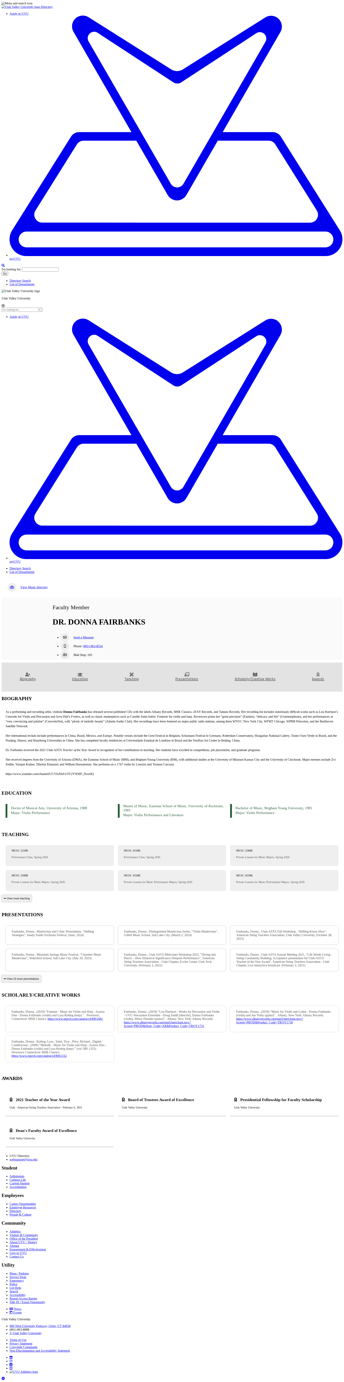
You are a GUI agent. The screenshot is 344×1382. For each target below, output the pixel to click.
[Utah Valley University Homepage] (21, 7)
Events (17, 1312)
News (17, 1309)
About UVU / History (23, 1242)
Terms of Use (18, 1340)
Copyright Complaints (23, 1347)
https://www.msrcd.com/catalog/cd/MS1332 (39, 1055)
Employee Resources (23, 1207)
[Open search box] (3, 265)
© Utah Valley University (26, 1333)
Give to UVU (18, 1253)
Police (13, 1284)
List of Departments (22, 284)
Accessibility (18, 1295)
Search (14, 1291)
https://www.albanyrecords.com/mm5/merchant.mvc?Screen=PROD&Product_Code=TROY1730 (269, 1020)
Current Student (19, 1183)
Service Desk (18, 1277)
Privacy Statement (21, 1343)
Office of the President (24, 1238)
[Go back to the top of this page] (4, 1378)
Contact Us (17, 1256)
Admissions (17, 1176)
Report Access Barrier (23, 1298)
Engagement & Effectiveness (28, 1249)
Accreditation (18, 1187)
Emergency (17, 1280)
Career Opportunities (23, 1204)
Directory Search (20, 280)
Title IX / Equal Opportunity (27, 1302)
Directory (47, 7)
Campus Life (18, 1179)
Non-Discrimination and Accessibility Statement (40, 1350)
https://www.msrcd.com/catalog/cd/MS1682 (75, 1018)
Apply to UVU (19, 13)
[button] (172, 3)
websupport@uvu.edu (23, 1159)
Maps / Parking (19, 1273)
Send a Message (83, 637)
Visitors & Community (24, 1235)
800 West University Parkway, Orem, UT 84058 (40, 1326)
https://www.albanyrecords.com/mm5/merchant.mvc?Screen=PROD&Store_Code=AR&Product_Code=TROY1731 (164, 1024)
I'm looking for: (11, 269)
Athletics (15, 1231)
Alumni (14, 1246)
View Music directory (34, 587)
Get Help (15, 1287)
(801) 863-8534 (93, 646)
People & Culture (20, 1214)
